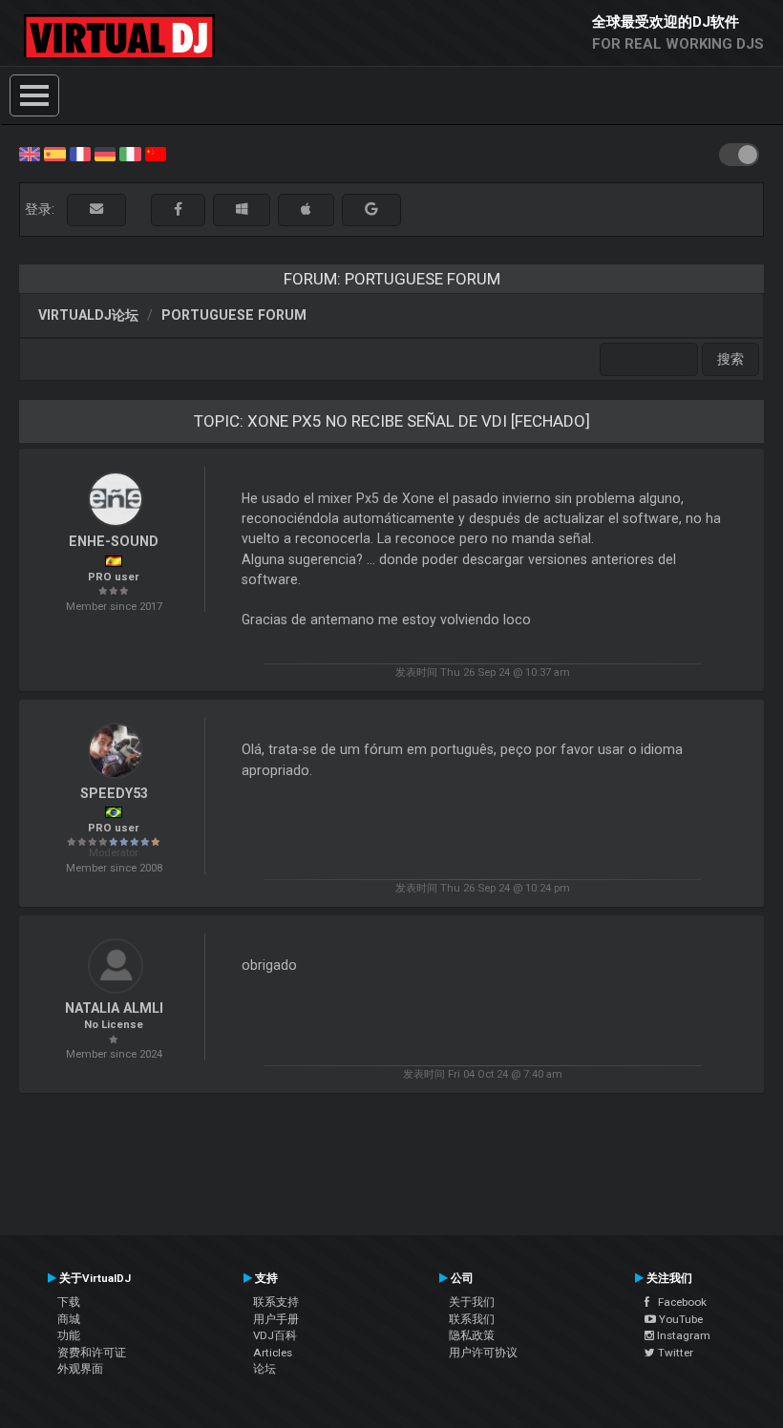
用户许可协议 (483, 1352)
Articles (272, 1352)
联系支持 (276, 1302)
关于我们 (472, 1302)
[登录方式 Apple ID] (306, 209)
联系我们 (472, 1319)
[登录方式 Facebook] (178, 209)
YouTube (679, 1319)
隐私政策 (472, 1335)
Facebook (678, 1302)
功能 (68, 1335)
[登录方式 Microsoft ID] (241, 209)
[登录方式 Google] (371, 209)
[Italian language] (129, 152)
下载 (68, 1302)
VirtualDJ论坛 (88, 315)
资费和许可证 (91, 1352)
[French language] (80, 152)
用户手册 (276, 1319)
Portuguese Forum (234, 315)
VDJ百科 (275, 1335)
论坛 (264, 1369)
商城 (68, 1319)
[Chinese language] (155, 152)
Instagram (682, 1335)
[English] (29, 152)
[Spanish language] (54, 152)
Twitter (674, 1352)
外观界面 (80, 1369)
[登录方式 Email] (96, 209)
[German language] (105, 152)
